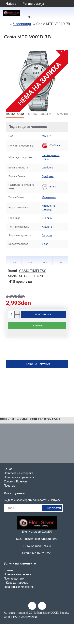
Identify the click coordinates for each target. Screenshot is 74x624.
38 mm (52, 186)
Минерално (49, 197)
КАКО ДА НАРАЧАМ (38, 363)
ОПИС (32, 114)
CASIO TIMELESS (32, 271)
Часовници (22, 24)
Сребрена (47, 167)
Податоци (15, 114)
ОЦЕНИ (46, 114)
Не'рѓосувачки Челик (50, 157)
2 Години (47, 218)
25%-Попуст (55, 145)
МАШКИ (46, 135)
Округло (47, 235)
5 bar (45, 243)
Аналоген (47, 226)
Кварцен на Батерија (48, 207)
